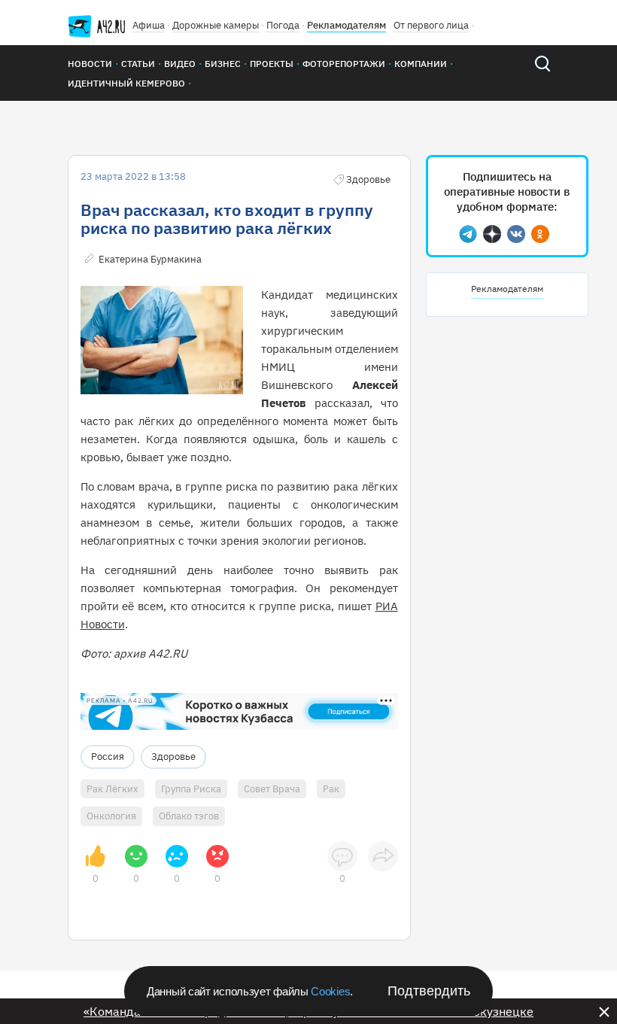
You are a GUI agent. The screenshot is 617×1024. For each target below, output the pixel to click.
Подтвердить (429, 990)
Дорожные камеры (215, 25)
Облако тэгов (189, 816)
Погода (282, 25)
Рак (331, 788)
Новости (90, 63)
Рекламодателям (346, 25)
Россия (107, 756)
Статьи (138, 63)
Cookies (330, 991)
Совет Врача (272, 788)
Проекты (271, 63)
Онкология (111, 816)
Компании (420, 63)
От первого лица (431, 25)
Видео (180, 63)
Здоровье (173, 756)
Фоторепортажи (343, 63)
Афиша (148, 25)
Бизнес (223, 63)
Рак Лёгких (112, 788)
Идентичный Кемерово (126, 83)
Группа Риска (191, 788)
